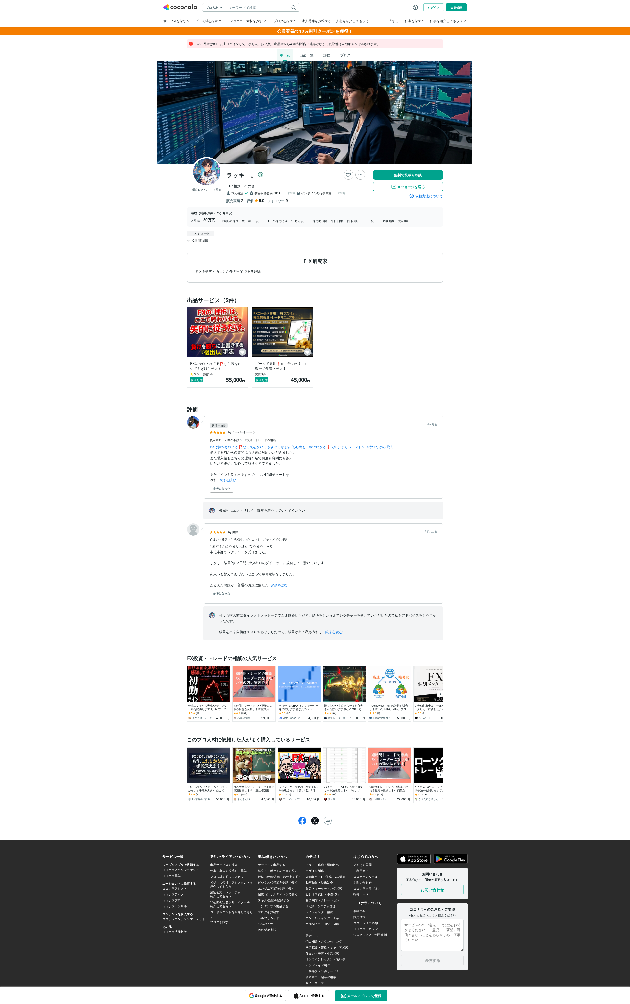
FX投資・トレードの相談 (259, 440)
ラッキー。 (241, 175)
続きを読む (228, 480)
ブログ (345, 54)
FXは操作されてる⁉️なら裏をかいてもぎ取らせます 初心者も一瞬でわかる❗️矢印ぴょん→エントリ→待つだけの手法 (301, 446)
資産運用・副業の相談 (225, 440)
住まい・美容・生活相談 (226, 539)
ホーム (285, 54)
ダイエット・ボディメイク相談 (266, 539)
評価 (326, 54)
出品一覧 (307, 54)
